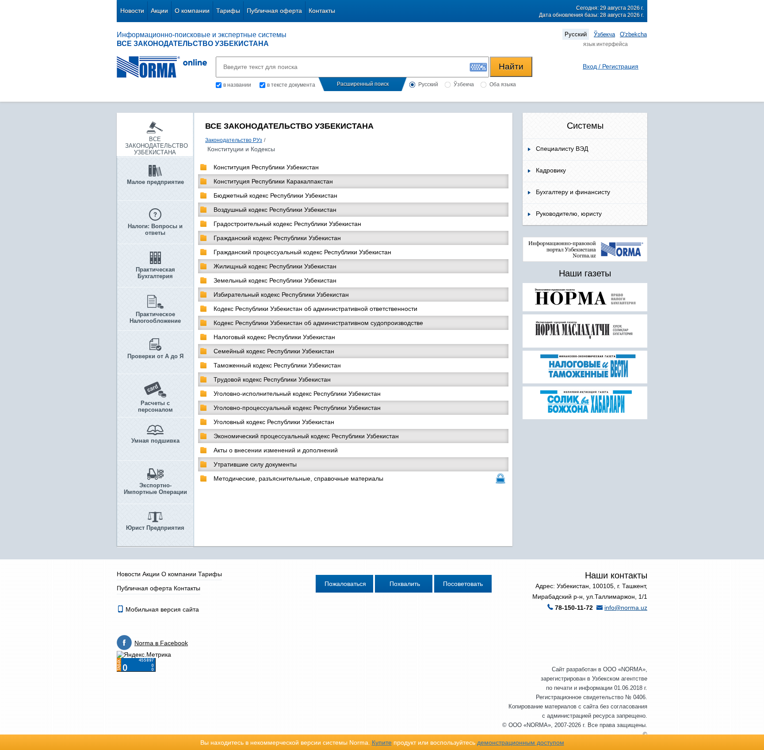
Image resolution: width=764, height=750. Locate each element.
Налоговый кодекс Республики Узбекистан (274, 337)
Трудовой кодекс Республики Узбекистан (272, 379)
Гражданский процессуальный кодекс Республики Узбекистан (302, 252)
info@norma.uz (625, 607)
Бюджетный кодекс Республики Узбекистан (275, 195)
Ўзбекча (604, 34)
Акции (159, 10)
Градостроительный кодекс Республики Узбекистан (287, 223)
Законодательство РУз (233, 140)
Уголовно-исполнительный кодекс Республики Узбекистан (297, 393)
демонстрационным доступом (520, 742)
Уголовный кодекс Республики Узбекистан (274, 421)
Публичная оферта (274, 10)
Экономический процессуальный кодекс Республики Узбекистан (306, 436)
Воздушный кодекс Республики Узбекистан (275, 209)
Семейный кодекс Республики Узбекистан (274, 351)
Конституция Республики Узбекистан (266, 167)
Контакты (322, 10)
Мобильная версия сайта (161, 609)
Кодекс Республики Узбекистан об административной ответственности (315, 308)
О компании (192, 10)
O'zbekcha (633, 34)
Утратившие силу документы (255, 464)
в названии (237, 85)
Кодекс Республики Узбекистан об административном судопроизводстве (318, 322)
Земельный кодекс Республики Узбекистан (275, 280)
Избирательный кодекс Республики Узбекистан (281, 294)
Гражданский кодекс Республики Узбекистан (277, 237)
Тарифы (228, 10)
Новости (132, 10)
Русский (576, 34)
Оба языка (502, 84)
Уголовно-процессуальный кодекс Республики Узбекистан (297, 407)
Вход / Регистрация (610, 66)
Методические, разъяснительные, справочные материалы (298, 478)
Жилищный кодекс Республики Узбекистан (275, 266)
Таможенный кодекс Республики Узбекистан (277, 365)
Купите (382, 742)
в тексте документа (291, 85)
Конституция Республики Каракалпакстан (273, 181)
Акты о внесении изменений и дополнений (276, 450)
